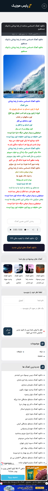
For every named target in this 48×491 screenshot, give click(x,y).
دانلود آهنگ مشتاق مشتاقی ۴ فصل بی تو (26, 457)
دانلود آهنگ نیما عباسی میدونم (30, 438)
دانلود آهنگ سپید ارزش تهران (31, 443)
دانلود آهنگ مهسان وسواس (32, 428)
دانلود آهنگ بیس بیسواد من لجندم (29, 375)
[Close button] (46, 463)
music (40, 356)
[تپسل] (1, 483)
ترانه (41, 351)
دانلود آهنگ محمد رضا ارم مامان (30, 380)
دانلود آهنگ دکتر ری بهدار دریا (31, 404)
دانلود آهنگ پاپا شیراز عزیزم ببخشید (29, 433)
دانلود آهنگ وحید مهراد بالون (31, 389)
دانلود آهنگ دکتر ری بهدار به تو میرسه (28, 453)
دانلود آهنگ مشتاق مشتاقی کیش (30, 423)
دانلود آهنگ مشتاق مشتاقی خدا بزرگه (28, 399)
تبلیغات (19, 351)
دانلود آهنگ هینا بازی (34, 414)
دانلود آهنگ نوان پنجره (34, 394)
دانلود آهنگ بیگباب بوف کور (32, 448)
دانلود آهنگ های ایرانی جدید (24, 247)
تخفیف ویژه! (13, 477)
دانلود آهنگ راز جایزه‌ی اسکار (32, 409)
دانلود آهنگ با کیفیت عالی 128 (22, 238)
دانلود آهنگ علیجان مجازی (32, 385)
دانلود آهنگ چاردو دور (34, 419)
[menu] (44, 6)
